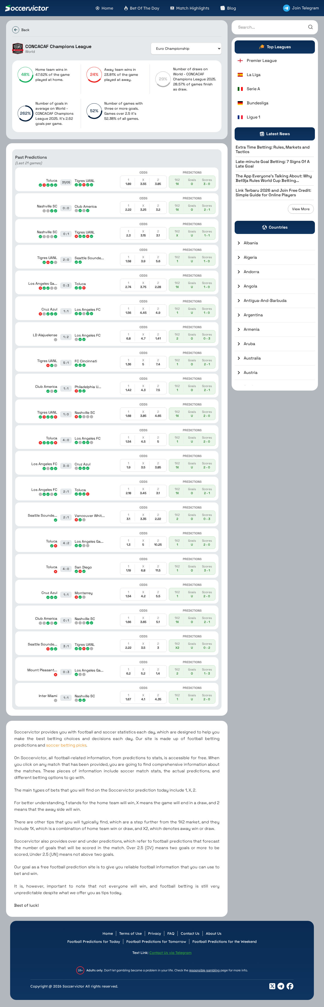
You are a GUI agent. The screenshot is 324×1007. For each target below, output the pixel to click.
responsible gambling (204, 970)
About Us (213, 933)
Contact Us (190, 933)
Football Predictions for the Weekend (224, 941)
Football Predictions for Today (93, 941)
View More (301, 209)
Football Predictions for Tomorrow (156, 941)
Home (108, 933)
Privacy (154, 933)
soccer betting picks (66, 745)
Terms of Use (130, 933)
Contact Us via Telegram (170, 952)
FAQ (170, 933)
